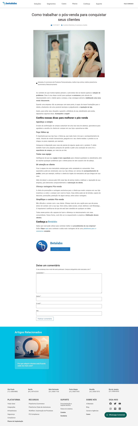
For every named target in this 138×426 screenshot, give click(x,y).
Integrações (11, 407)
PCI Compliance (34, 414)
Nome (38, 296)
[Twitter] (115, 403)
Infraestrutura (12, 411)
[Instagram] (110, 408)
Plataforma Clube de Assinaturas (40, 407)
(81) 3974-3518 (33, 391)
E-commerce (78, 25)
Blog (87, 407)
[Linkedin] (119, 408)
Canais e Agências (92, 411)
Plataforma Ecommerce (36, 404)
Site (37, 310)
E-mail (38, 303)
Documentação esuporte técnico (66, 404)
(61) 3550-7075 (94, 391)
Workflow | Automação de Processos (41, 411)
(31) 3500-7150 (54, 391)
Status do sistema (66, 409)
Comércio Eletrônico (69, 25)
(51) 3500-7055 (74, 391)
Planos (74, 4)
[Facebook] (110, 403)
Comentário (40, 272)
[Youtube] (119, 403)
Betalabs (52, 221)
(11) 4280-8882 (13, 391)
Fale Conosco (128, 3)
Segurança (11, 414)
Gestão (85, 25)
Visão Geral (11, 404)
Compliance (11, 418)
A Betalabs (89, 404)
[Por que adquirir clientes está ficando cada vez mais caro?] (32, 347)
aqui (46, 228)
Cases (64, 4)
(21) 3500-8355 (114, 391)
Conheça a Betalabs (60, 249)
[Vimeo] (115, 408)
